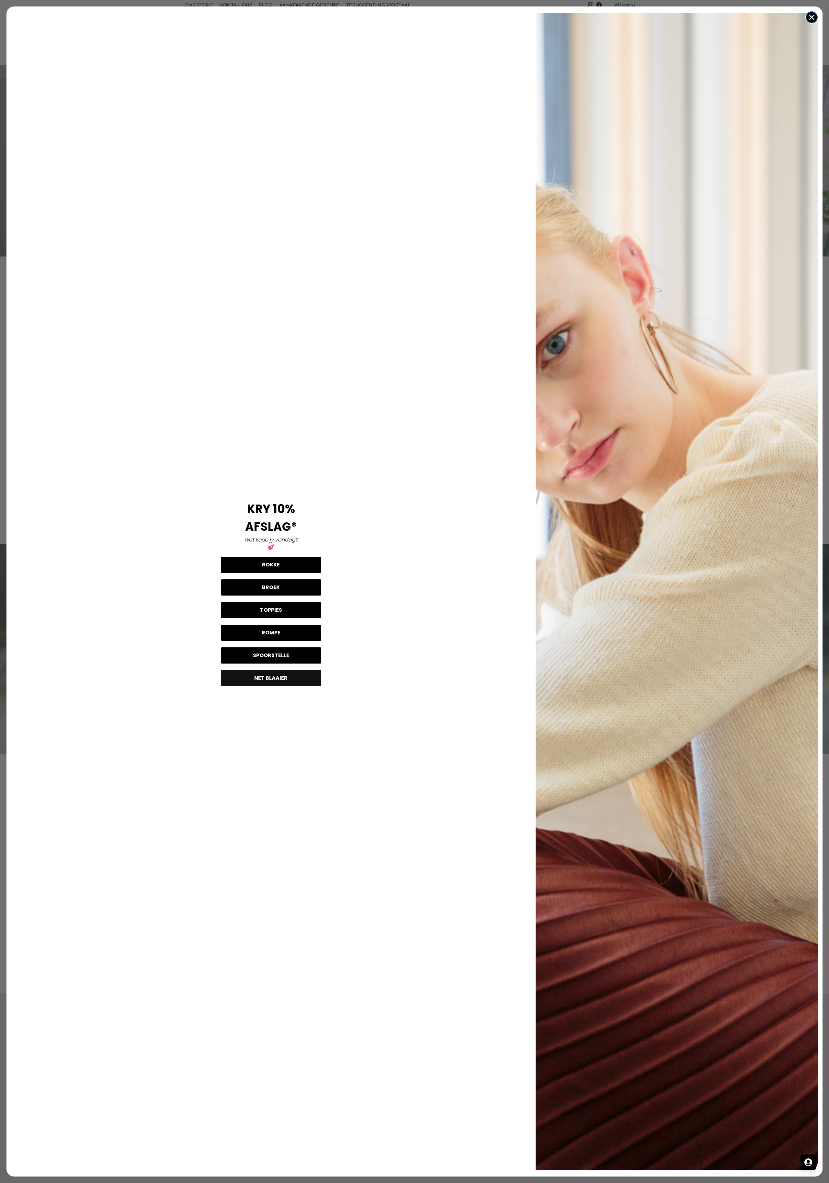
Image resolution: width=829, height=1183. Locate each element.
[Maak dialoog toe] (811, 17)
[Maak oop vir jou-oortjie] (808, 1162)
